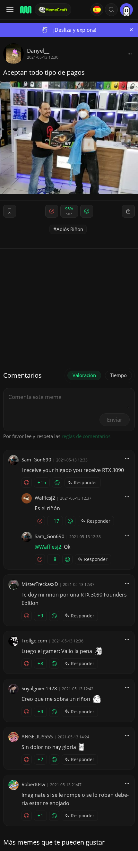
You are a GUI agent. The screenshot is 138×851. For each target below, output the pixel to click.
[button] (111, 9)
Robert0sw (33, 784)
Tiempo (118, 375)
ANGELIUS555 (37, 736)
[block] (130, 53)
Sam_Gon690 (36, 459)
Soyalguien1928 (39, 688)
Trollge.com (34, 640)
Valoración (84, 375)
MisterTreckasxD (39, 584)
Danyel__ (38, 50)
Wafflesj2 (44, 497)
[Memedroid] (25, 9)
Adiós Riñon (69, 229)
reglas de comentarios (86, 436)
